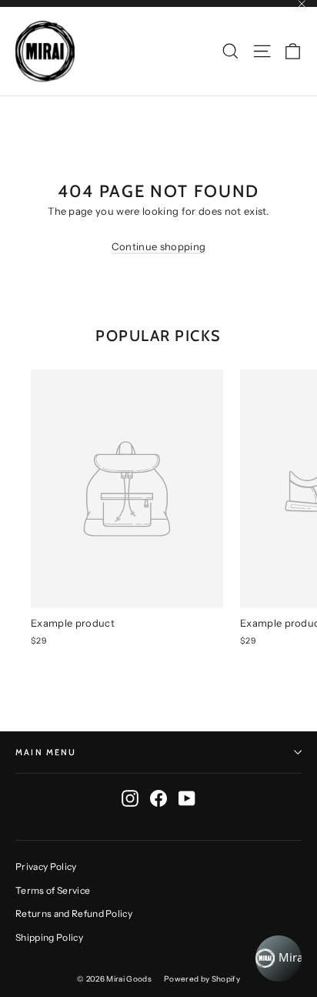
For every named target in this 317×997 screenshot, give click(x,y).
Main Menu (46, 752)
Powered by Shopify (202, 979)
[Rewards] (278, 958)
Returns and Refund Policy (73, 913)
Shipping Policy (49, 937)
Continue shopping (159, 246)
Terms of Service (52, 890)
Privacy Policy (46, 866)
